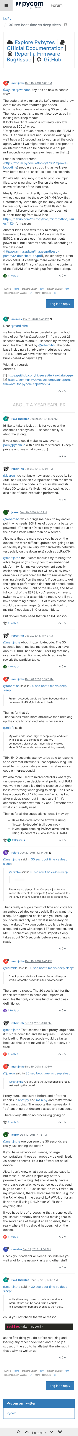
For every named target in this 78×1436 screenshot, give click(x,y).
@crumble (15, 872)
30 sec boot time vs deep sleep (49, 872)
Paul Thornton (20, 418)
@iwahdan (23, 90)
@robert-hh (46, 345)
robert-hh (17, 468)
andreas (16, 319)
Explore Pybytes (34, 42)
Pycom (11, 1413)
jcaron (15, 512)
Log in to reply (60, 304)
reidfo (15, 852)
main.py (41, 1100)
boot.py (23, 1100)
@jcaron (9, 475)
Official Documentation (35, 48)
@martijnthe (19, 326)
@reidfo (8, 727)
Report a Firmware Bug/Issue (33, 56)
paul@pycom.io (14, 445)
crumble (16, 1249)
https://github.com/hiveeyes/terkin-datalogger (41, 375)
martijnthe (17, 83)
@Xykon (9, 90)
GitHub (51, 59)
